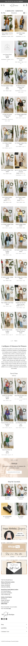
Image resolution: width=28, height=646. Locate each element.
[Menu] (1, 5)
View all (14, 375)
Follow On (19, 466)
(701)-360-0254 (5, 602)
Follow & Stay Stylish (14, 472)
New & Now (14, 373)
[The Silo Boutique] (14, 5)
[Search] (4, 5)
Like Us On (8, 466)
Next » (15, 340)
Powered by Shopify (14, 641)
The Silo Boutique (22, 350)
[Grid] (24, 13)
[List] (26, 13)
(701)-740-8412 (5, 594)
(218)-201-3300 (5, 587)
